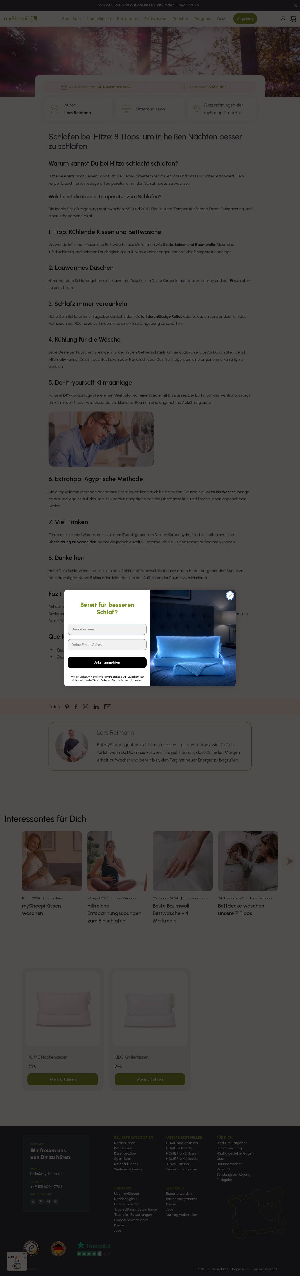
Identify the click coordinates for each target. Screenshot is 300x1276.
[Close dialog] (230, 595)
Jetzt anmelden (107, 662)
